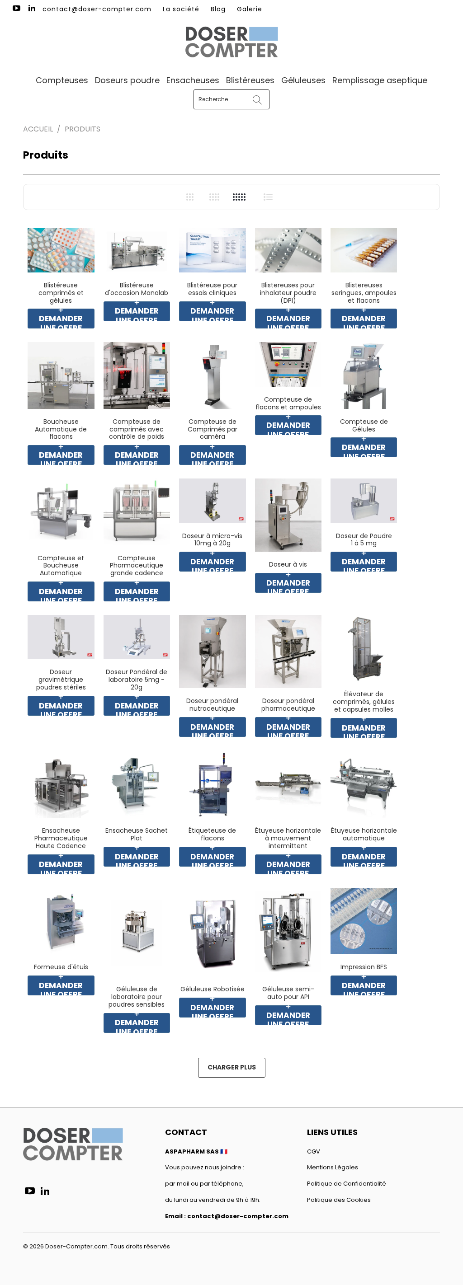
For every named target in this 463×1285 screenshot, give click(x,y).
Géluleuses (303, 80)
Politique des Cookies (339, 1200)
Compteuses (62, 80)
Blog (218, 9)
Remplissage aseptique (379, 80)
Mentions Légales (332, 1167)
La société (181, 9)
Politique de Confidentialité (346, 1183)
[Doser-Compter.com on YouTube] (15, 9)
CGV (313, 1151)
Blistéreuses (250, 80)
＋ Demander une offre (61, 318)
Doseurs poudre (127, 80)
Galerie (249, 9)
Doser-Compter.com (76, 1246)
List (268, 196)
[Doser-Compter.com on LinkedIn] (31, 9)
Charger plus (232, 1067)
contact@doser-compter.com (97, 9)
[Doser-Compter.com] (231, 43)
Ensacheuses (192, 80)
